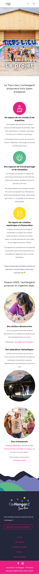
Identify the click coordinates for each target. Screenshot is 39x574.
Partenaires (19, 542)
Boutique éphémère (13, 446)
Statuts (19, 552)
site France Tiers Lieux (25, 269)
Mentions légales (19, 557)
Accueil (19, 537)
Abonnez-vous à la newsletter (18, 527)
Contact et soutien (19, 547)
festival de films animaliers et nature (17, 449)
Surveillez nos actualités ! (24, 342)
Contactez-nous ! (19, 460)
